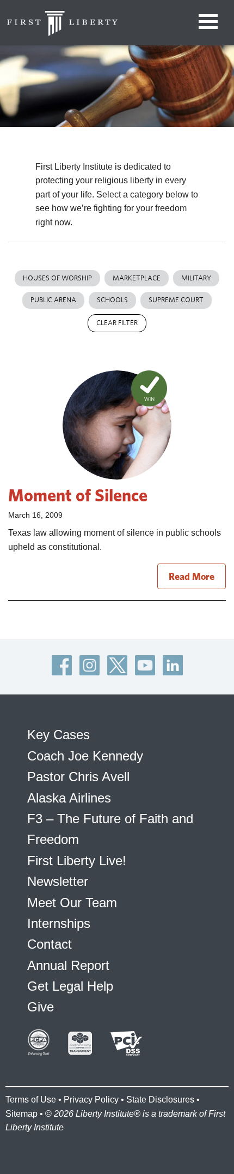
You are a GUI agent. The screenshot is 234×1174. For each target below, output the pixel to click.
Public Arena (53, 300)
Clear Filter (117, 323)
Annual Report (68, 965)
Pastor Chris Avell (78, 776)
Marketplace (137, 278)
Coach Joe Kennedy (85, 755)
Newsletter (57, 881)
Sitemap (21, 1113)
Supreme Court (176, 300)
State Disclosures (160, 1099)
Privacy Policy (91, 1099)
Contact (49, 944)
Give (40, 1006)
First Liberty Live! (76, 860)
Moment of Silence (77, 494)
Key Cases (58, 734)
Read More (191, 576)
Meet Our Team (72, 902)
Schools (112, 300)
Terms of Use (30, 1099)
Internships (58, 923)
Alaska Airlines (69, 797)
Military (196, 278)
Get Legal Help (70, 986)
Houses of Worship (57, 278)
